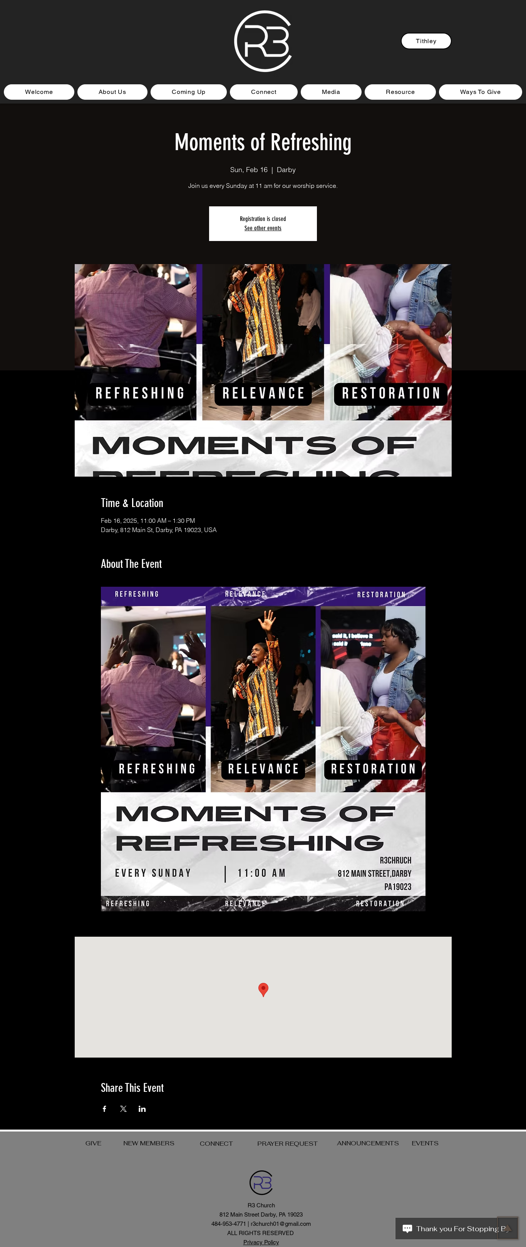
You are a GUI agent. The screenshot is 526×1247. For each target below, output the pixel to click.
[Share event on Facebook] (104, 1109)
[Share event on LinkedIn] (142, 1109)
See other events (263, 228)
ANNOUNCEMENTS (368, 1143)
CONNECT (216, 1144)
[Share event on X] (123, 1109)
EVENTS (425, 1143)
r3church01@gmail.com (281, 1223)
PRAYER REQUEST (287, 1144)
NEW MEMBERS (148, 1143)
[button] (189, 92)
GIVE (93, 1143)
